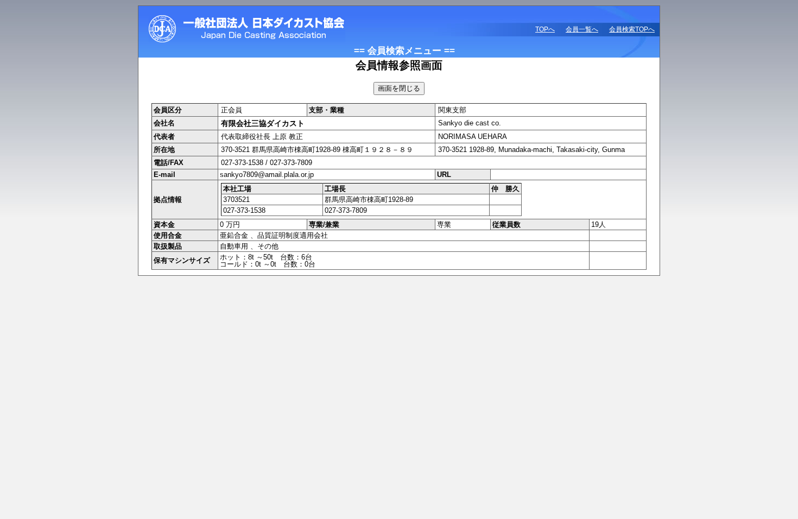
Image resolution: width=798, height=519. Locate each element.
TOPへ (545, 29)
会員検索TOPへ (632, 29)
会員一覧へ (582, 29)
